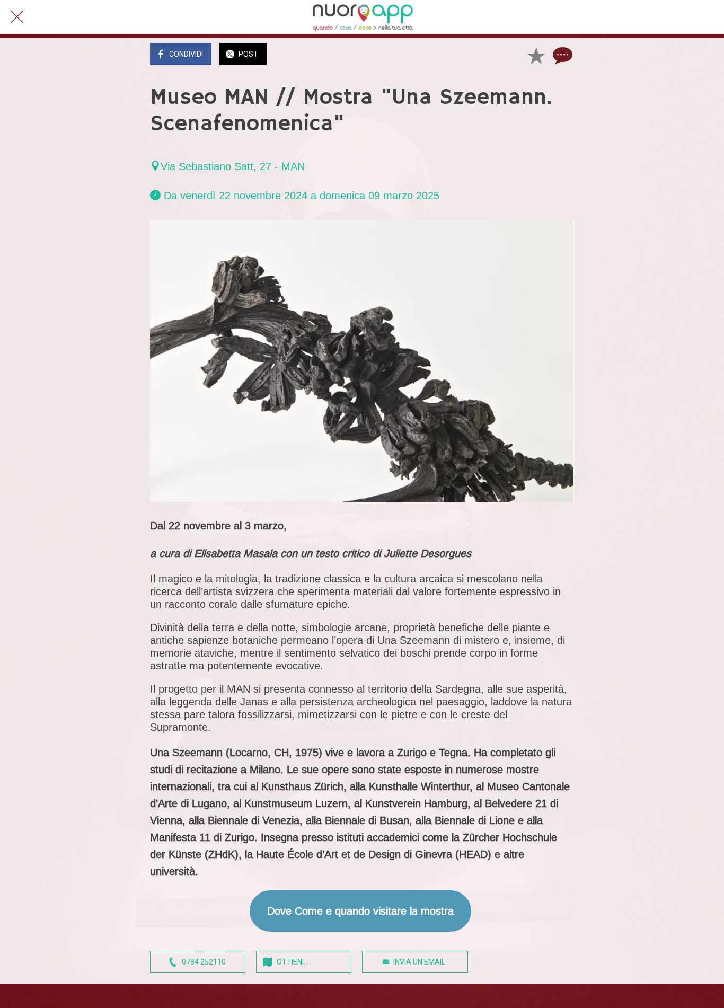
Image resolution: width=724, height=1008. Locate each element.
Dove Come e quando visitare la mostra (360, 911)
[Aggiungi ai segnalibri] (536, 55)
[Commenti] (561, 55)
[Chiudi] (17, 17)
